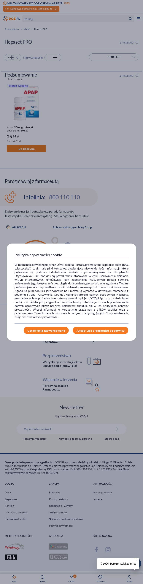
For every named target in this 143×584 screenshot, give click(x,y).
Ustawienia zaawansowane (46, 330)
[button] (136, 560)
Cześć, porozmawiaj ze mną (118, 563)
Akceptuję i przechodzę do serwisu (101, 330)
